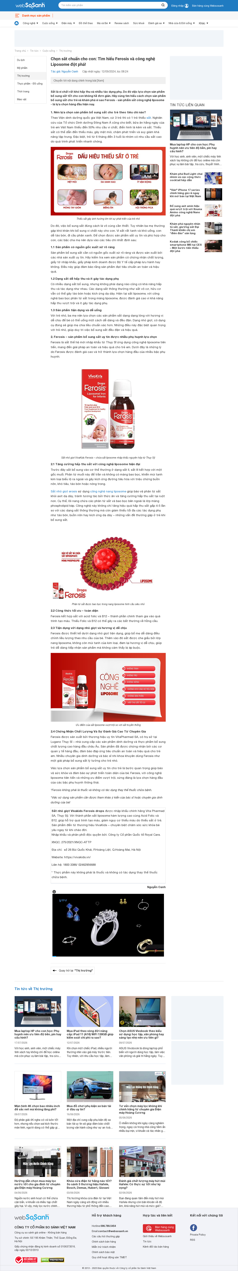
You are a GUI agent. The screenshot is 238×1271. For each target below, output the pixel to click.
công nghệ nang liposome (108, 491)
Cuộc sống (48, 23)
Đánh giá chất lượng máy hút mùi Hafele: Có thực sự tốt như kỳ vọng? (142, 1184)
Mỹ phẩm (22, 68)
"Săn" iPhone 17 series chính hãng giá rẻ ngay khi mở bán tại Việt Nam (185, 193)
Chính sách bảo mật (103, 1252)
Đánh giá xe (155, 23)
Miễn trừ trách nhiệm (104, 1247)
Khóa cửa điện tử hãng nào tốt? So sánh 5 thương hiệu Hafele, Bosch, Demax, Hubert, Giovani (89, 1184)
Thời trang (23, 91)
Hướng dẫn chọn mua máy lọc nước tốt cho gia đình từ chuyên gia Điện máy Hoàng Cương (37, 1184)
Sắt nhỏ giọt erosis (64, 491)
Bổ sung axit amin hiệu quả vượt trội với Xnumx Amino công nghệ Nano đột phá (186, 210)
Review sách (122, 23)
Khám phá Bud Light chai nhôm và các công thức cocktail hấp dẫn (186, 177)
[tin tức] (16, 23)
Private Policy (198, 1234)
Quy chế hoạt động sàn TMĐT (109, 1257)
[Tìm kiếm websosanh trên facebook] (193, 1227)
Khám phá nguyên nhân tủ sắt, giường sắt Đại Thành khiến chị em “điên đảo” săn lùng (185, 228)
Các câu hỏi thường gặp (106, 1236)
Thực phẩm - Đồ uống (30, 83)
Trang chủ (20, 50)
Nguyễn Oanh (156, 887)
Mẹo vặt (21, 99)
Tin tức (34, 50)
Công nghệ (29, 23)
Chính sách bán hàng (104, 1241)
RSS (192, 1240)
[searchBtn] (163, 5)
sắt (149, 117)
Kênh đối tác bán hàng (156, 1246)
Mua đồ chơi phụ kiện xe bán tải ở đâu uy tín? (89, 1107)
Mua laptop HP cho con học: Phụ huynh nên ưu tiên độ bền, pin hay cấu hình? (193, 148)
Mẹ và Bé (102, 23)
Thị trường (65, 50)
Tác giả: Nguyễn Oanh (64, 71)
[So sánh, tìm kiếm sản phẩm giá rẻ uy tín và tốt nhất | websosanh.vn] (30, 5)
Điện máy (67, 23)
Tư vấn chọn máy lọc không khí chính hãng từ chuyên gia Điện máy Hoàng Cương (140, 1109)
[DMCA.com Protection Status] (52, 1260)
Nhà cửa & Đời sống (180, 23)
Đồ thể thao (86, 23)
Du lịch (21, 60)
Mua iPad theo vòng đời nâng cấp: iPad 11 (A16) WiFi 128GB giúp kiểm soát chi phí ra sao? (90, 1034)
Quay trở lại (76, 970)
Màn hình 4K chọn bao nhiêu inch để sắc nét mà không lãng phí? (37, 1107)
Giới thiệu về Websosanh (157, 1236)
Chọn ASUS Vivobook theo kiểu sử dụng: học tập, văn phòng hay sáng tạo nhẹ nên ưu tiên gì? (141, 1034)
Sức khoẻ (138, 23)
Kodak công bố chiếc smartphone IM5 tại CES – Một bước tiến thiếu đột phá (186, 246)
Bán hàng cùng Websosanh (208, 5)
